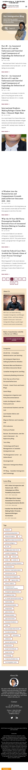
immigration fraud (9, 595)
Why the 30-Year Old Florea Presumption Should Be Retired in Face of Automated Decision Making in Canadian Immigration (14, 224)
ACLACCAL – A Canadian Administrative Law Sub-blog (12, 354)
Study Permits (8, 652)
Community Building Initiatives (13, 375)
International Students (10, 605)
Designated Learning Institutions (13, 563)
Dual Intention (8, 566)
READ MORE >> (6, 72)
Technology (8, 655)
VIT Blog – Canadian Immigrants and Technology (13, 472)
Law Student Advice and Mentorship (11, 415)
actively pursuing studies (11, 533)
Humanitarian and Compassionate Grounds (11, 587)
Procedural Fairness (10, 632)
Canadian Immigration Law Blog (13, 371)
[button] (26, 6)
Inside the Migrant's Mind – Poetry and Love (12, 402)
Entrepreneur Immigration (11, 577)
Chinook (14, 556)
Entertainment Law (10, 573)
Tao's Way (6, 442)
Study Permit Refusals (10, 649)
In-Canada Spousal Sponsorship (13, 598)
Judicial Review (9, 612)
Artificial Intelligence (10, 543)
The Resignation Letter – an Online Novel (12, 456)
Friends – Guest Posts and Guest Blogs (13, 386)
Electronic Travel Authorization (13, 570)
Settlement (8, 639)
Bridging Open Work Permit (12, 550)
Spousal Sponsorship (10, 642)
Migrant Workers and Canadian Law (13, 421)
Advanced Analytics (10, 536)
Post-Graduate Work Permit (12, 628)
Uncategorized (8, 461)
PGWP (6, 625)
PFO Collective (8, 426)
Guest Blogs (7, 391)
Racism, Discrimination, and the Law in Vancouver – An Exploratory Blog (13, 436)
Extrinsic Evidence (9, 583)
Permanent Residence (10, 622)
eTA (6, 580)
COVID (6, 560)
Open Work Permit (10, 618)
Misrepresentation (9, 615)
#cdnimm (7, 529)
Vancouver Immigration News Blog (13, 466)
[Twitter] (12, 718)
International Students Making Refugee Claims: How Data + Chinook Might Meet (13, 110)
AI (19, 536)
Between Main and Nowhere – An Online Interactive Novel (13, 367)
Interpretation (8, 608)
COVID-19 (15, 560)
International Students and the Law (13, 409)
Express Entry (14, 580)
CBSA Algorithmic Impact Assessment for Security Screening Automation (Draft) (14, 500)
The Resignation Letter (11, 662)
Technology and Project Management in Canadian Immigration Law (11, 448)
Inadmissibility (8, 602)
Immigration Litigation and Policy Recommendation (12, 396)
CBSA (6, 556)
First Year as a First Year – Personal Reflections (11, 380)
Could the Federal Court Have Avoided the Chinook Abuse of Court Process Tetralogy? (14, 253)
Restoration (16, 635)
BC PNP (7, 546)
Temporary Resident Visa (11, 659)
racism (6, 635)
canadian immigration (10, 553)
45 (12, 282)
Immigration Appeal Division (12, 591)
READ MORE (14, 495)
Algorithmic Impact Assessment (13, 540)
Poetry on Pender (9, 430)
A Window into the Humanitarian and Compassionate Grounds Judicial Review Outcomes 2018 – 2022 (12, 196)
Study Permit (8, 645)
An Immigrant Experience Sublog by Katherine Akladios (12, 360)
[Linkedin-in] (17, 718)
